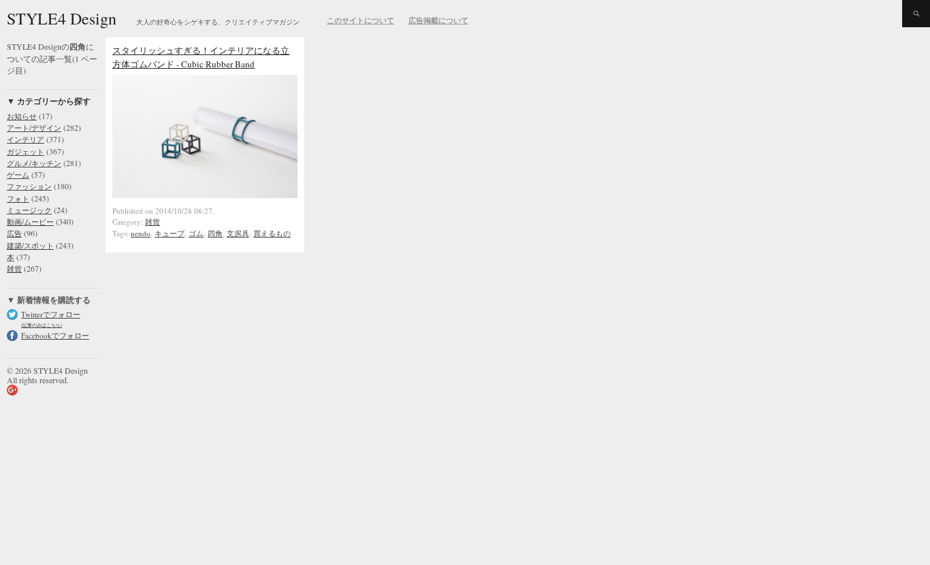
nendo (140, 233)
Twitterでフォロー (50, 314)
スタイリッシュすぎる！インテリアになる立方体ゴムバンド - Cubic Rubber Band (200, 57)
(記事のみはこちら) (41, 325)
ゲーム (18, 175)
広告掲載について (438, 20)
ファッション (29, 186)
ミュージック (29, 210)
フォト (18, 198)
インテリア (25, 139)
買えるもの (272, 233)
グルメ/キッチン (34, 163)
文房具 (238, 233)
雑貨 (14, 268)
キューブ (170, 233)
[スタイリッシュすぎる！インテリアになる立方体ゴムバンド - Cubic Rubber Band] (205, 195)
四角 (215, 233)
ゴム (196, 233)
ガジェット (25, 151)
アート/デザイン (34, 128)
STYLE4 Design (61, 18)
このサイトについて (360, 20)
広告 (14, 233)
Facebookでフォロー (55, 335)
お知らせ (22, 116)
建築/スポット (30, 245)
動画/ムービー (30, 221)
